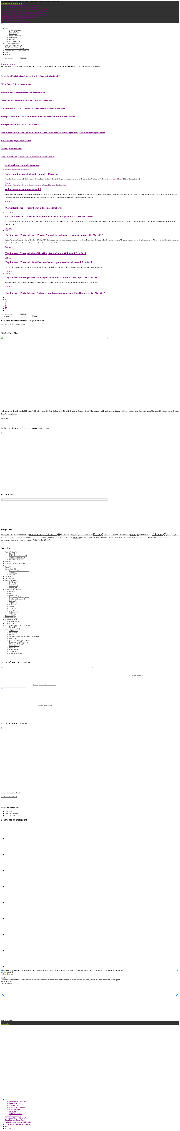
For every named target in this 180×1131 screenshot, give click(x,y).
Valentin (169, 537)
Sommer (13, 586)
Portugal (13, 627)
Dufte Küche (65, 534)
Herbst (12, 584)
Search (23, 58)
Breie (12, 593)
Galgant (107, 534)
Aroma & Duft (11, 552)
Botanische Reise (14, 32)
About (7, 52)
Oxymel (13, 603)
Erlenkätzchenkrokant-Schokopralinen (13, 20)
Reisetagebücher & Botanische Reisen (18, 625)
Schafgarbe (122, 537)
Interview (9, 578)
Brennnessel (37, 534)
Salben (12, 606)
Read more (8, 183)
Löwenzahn (38, 537)
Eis (11, 634)
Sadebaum (113, 537)
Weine (12, 614)
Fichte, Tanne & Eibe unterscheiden (16, 84)
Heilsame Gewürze (16, 559)
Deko (8, 567)
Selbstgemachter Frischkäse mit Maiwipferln (20, 124)
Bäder (12, 554)
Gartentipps (10, 576)
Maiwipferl (48, 537)
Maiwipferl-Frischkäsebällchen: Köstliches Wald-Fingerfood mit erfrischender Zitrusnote (38, 116)
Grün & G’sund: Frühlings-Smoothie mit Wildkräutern (18, 17)
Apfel (4, 535)
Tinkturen (13, 612)
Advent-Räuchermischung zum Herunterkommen (17, 22)
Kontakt (7, 54)
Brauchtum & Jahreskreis (16, 30)
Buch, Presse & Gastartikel (13, 47)
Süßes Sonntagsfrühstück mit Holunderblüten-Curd (32, 174)
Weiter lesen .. (5, 418)
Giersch (114, 535)
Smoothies (13, 649)
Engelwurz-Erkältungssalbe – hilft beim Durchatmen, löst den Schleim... (24, 11)
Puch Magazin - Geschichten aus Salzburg (44, 685)
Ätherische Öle (42, 540)
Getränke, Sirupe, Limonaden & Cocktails (24, 636)
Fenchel (90, 534)
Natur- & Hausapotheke (16, 36)
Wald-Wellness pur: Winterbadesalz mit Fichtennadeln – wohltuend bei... (25, 15)
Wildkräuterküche (14, 41)
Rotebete (97, 537)
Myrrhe (56, 537)
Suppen (12, 651)
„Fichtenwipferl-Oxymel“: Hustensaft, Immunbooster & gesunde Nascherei (25, 9)
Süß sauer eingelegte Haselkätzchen (16, 141)
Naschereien (14, 646)
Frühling (13, 582)
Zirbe (29, 540)
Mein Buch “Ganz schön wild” (14, 45)
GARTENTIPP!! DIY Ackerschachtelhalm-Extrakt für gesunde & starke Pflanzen (49, 216)
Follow (3, 978)
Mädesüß (63, 537)
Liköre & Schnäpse (16, 644)
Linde (18, 537)
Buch (8, 565)
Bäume (9, 561)
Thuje (164, 537)
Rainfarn (69, 537)
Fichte (98, 534)
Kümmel (11, 537)
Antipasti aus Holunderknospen (22, 165)
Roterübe (105, 537)
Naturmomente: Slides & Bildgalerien (17, 49)
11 (6, 308)
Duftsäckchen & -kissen (18, 556)
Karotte (5, 537)
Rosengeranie (86, 537)
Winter (13, 588)
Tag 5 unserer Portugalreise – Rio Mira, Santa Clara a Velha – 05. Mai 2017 (45, 253)
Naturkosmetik (13, 37)
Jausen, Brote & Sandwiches (19, 640)
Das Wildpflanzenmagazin (135, 675)
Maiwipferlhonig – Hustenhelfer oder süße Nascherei (23, 92)
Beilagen (13, 633)
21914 (3, 316)
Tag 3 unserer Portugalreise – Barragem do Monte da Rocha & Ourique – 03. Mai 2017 (51, 277)
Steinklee (152, 537)
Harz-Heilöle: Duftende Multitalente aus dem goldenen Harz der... (22, 5)
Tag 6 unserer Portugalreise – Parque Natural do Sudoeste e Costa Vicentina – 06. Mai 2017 (54, 235)
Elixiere (13, 595)
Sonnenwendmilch (113, 179)
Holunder (159, 534)
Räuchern (12, 39)
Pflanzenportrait (15, 621)
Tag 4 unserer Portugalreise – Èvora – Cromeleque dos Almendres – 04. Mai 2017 (48, 262)
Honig (171, 534)
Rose (77, 537)
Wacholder (5, 540)
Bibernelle (10, 534)
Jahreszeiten (10, 580)
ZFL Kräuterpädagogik (12, 43)
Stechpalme (144, 537)
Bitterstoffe (24, 535)
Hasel (134, 534)
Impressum (8, 811)
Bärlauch (53, 534)
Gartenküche (13, 34)
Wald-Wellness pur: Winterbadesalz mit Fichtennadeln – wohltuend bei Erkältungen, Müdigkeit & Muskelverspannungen (53, 132)
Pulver (12, 604)
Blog (6, 28)
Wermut (23, 540)
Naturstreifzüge (11, 619)
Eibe (72, 535)
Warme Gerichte (15, 653)
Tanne (159, 537)
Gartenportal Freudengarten (44, 705)
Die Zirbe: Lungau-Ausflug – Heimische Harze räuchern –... (21, 7)
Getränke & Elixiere (17, 558)
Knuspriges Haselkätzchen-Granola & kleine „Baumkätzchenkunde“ (23, 13)
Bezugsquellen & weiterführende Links (17, 51)
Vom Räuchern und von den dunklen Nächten (16, 18)
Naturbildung (10, 616)
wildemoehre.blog (7, 974)
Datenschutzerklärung (12, 813)
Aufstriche (13, 631)
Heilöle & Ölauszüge (17, 599)
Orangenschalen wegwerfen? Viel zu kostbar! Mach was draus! (27, 157)
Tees (11, 610)
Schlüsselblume (133, 537)
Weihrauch (15, 540)
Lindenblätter (28, 537)
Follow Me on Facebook (9, 797)
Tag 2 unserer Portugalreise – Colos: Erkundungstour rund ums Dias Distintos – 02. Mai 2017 (55, 293)
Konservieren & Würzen (18, 642)
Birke (16, 534)
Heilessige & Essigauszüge (19, 597)
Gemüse (13, 573)
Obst (12, 574)
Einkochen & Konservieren (19, 571)
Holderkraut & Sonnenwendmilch (23, 189)
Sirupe (12, 608)
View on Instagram (7, 983)
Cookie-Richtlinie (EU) (12, 815)
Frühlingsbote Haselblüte (11, 149)
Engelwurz (81, 534)
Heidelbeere (145, 534)
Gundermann (124, 535)
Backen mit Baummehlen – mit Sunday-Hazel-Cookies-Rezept (27, 100)
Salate (12, 648)
